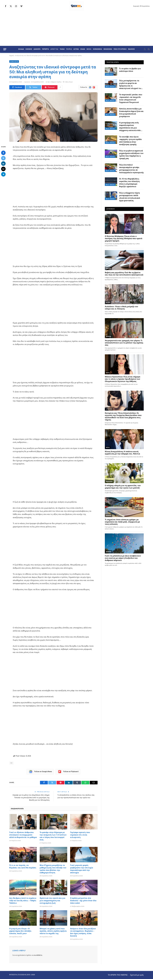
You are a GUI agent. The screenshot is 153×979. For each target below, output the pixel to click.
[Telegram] (3, 174)
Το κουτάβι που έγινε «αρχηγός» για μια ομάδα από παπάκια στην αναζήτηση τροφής (130, 141)
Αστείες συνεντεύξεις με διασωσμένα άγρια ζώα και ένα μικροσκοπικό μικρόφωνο (131, 112)
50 (11, 763)
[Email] (3, 169)
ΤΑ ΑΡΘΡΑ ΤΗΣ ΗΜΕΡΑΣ (118, 975)
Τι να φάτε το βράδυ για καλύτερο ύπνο (130, 70)
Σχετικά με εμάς (137, 975)
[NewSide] (76, 6)
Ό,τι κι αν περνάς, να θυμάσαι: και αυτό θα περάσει (22, 866)
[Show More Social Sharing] (60, 87)
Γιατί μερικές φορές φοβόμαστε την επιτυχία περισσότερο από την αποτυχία (81, 869)
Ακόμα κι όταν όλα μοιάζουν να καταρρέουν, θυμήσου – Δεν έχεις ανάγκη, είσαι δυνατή (83, 932)
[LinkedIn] (3, 163)
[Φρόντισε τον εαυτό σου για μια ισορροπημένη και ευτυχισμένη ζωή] (53, 887)
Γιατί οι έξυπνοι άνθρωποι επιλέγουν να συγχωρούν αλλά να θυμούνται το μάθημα (23, 834)
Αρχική (11, 55)
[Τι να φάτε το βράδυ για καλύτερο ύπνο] (111, 71)
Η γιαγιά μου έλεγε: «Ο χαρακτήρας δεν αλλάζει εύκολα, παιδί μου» (20, 931)
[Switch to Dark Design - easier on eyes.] (144, 49)
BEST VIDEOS (110, 86)
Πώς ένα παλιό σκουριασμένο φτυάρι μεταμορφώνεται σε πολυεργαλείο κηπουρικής (131, 169)
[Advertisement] (76, 29)
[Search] (148, 49)
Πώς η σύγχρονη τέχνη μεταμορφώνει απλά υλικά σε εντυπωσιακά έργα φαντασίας (129, 197)
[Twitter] (3, 158)
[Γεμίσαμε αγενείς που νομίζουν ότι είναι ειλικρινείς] (84, 821)
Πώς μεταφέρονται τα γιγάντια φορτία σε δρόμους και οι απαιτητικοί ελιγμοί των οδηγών (130, 85)
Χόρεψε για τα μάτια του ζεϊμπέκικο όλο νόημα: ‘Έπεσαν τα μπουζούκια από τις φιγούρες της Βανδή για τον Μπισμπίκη (31, 797)
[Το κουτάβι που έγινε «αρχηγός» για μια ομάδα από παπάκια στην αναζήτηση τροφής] (111, 139)
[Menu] (4, 49)
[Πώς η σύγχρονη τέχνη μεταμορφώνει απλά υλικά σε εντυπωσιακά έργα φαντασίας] (111, 195)
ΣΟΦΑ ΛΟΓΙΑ (14, 61)
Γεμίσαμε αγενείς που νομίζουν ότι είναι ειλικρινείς (80, 834)
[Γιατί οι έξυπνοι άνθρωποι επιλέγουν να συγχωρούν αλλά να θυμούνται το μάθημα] (23, 821)
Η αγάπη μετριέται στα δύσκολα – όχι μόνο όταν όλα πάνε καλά (83, 900)
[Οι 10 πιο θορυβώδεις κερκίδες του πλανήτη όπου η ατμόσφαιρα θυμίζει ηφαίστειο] (111, 181)
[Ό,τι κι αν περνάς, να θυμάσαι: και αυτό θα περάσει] (23, 854)
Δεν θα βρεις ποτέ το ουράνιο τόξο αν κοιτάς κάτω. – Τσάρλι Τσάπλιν (22, 900)
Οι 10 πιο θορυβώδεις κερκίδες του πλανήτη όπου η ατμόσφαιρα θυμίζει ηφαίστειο (129, 183)
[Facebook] (3, 152)
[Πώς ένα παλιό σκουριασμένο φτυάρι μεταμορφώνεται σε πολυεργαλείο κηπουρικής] (111, 167)
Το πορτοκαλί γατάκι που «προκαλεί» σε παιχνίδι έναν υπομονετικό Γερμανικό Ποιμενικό (130, 98)
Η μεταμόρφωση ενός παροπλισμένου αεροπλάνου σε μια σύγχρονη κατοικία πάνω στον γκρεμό (130, 127)
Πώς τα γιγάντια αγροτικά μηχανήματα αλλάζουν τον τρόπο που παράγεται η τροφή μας (131, 155)
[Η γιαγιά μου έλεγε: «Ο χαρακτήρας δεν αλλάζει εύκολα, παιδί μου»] (23, 918)
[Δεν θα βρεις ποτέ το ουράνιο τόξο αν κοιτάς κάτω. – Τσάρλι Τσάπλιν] (23, 887)
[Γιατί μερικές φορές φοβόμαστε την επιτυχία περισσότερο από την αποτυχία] (84, 854)
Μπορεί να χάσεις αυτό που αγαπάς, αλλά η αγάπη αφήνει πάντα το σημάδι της (53, 931)
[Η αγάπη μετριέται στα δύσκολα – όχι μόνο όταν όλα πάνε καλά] (84, 887)
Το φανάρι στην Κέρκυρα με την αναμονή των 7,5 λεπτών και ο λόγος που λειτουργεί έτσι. (53, 836)
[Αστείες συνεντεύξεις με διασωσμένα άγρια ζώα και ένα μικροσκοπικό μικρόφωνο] (111, 111)
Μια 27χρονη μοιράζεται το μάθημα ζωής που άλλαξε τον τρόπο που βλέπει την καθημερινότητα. (53, 869)
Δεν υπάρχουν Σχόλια (54, 82)
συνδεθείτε (38, 955)
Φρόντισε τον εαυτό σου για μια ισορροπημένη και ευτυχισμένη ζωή (52, 900)
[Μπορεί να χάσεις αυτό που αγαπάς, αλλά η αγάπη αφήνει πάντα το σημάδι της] (53, 918)
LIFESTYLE (109, 74)
